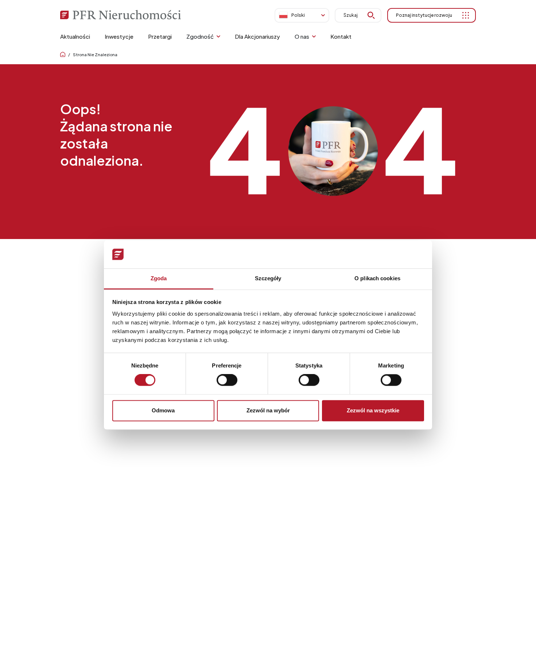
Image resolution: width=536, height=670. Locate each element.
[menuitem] (75, 36)
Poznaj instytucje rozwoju (424, 15)
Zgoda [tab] (159, 278)
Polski (298, 15)
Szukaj (350, 15)
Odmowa (163, 410)
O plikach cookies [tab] (377, 278)
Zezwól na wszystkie (373, 410)
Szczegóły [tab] (268, 278)
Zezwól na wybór (268, 410)
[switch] (227, 380)
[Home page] (62, 54)
